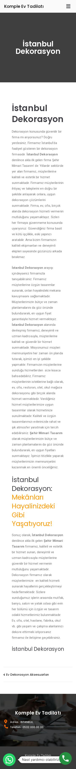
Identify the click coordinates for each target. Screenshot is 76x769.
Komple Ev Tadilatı (24, 6)
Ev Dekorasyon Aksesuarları (27, 674)
